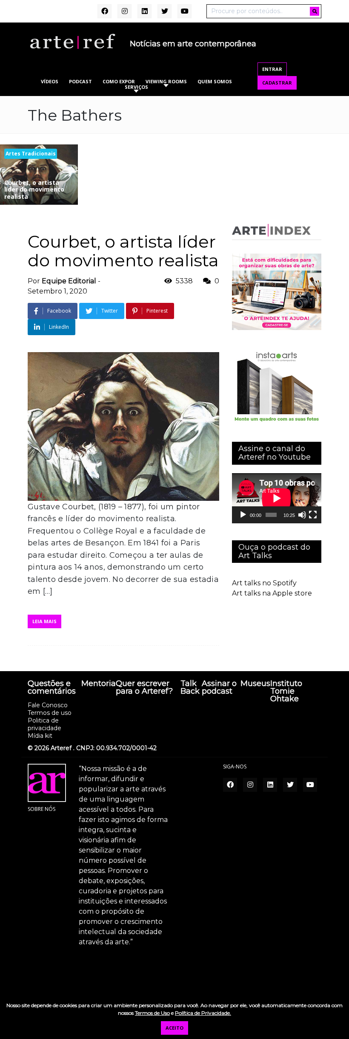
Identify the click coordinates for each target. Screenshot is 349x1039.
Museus (255, 684)
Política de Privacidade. (203, 1013)
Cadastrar (277, 82)
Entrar (272, 69)
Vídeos (49, 81)
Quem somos (214, 81)
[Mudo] (302, 515)
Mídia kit (40, 736)
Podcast (80, 81)
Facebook (59, 310)
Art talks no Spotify (264, 583)
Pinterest (157, 310)
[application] (276, 498)
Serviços (136, 87)
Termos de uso (50, 713)
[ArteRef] (72, 40)
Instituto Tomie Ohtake (286, 691)
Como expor (119, 81)
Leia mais (44, 621)
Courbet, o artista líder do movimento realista (123, 251)
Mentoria (98, 684)
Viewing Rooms (166, 81)
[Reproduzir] (243, 515)
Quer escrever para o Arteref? (144, 688)
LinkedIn (59, 326)
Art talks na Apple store (272, 593)
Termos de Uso (152, 1013)
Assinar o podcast (219, 688)
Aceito (174, 1028)
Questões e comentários (52, 688)
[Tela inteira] (313, 515)
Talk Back (190, 688)
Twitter (109, 310)
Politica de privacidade (44, 724)
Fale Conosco (48, 705)
